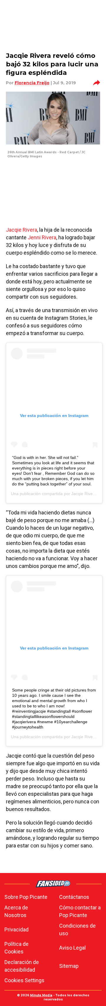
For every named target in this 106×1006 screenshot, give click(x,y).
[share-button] (96, 83)
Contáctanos (74, 897)
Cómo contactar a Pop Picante (80, 911)
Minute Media (41, 995)
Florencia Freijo (32, 82)
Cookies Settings (24, 980)
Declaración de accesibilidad (21, 966)
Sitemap (69, 966)
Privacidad (16, 929)
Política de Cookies (16, 948)
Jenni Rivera (41, 237)
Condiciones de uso (77, 929)
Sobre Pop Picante (25, 897)
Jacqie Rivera (21, 230)
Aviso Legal (72, 948)
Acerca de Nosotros (16, 911)
